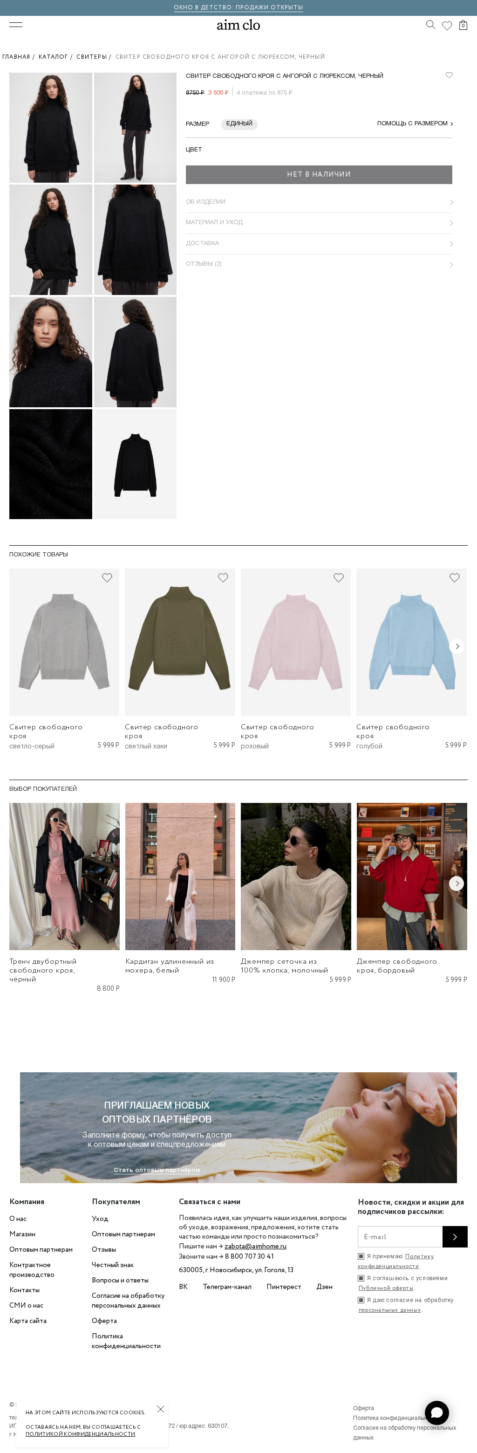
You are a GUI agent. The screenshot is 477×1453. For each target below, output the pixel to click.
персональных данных (390, 1310)
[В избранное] (449, 75)
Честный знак (113, 1265)
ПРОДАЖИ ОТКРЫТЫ (269, 8)
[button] (437, 1413)
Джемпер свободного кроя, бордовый (397, 966)
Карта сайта (28, 1321)
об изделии (205, 202)
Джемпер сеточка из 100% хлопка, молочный (284, 966)
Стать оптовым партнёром (157, 1170)
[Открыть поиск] (431, 24)
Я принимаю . (396, 1261)
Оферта (104, 1321)
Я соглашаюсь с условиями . (403, 1284)
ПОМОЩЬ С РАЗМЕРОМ (412, 124)
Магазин (22, 1234)
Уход (100, 1219)
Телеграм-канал (227, 1287)
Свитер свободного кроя (46, 731)
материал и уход (214, 223)
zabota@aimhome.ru (255, 1246)
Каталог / (57, 57)
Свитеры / (95, 57)
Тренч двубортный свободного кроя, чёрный (43, 970)
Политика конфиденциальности (126, 1341)
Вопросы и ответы (120, 1280)
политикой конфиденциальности (80, 1434)
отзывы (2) (204, 264)
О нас (18, 1219)
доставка (202, 244)
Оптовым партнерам (41, 1250)
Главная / (20, 57)
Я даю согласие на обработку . (406, 1306)
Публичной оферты (386, 1288)
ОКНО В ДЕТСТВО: (205, 8)
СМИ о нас (26, 1306)
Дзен (324, 1287)
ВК (183, 1287)
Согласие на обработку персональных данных (128, 1301)
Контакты (24, 1290)
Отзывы (104, 1250)
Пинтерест (283, 1287)
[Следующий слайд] (456, 646)
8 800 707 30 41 (249, 1257)
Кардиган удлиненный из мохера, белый (170, 966)
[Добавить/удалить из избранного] (107, 578)
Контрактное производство (32, 1270)
